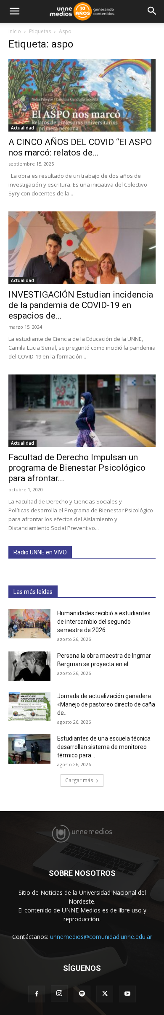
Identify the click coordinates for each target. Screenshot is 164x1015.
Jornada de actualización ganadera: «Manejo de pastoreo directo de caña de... (106, 704)
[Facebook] (36, 994)
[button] (14, 11)
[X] (104, 994)
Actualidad (22, 128)
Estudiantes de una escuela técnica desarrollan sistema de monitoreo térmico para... (104, 747)
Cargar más (79, 780)
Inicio (14, 31)
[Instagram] (59, 993)
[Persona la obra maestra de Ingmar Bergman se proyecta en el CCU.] (29, 666)
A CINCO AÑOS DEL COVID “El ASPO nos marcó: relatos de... (80, 147)
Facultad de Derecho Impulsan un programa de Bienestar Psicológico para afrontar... (76, 467)
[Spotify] (82, 994)
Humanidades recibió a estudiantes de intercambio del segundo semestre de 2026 (104, 621)
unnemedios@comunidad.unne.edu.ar (101, 937)
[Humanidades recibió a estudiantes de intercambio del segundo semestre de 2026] (29, 623)
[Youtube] (127, 994)
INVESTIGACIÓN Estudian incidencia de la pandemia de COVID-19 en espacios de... (80, 305)
